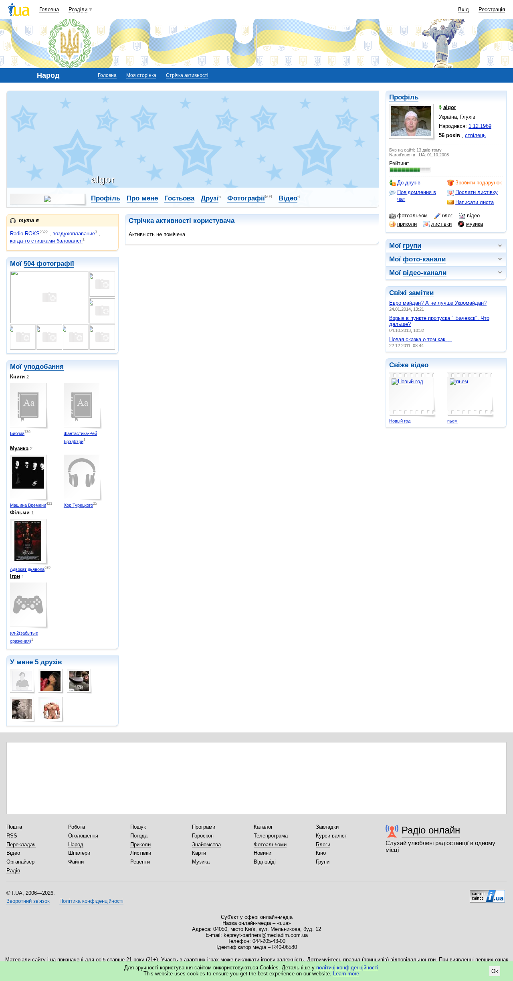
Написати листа (474, 202)
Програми (203, 827)
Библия (17, 433)
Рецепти (140, 862)
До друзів (408, 183)
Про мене (142, 198)
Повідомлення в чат (416, 195)
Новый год (399, 421)
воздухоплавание (74, 234)
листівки (441, 224)
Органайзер (20, 862)
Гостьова (179, 198)
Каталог (263, 827)
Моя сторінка (141, 75)
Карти (199, 853)
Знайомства (206, 844)
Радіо (13, 871)
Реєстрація (492, 9)
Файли (76, 862)
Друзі (209, 198)
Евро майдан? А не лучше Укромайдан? (438, 303)
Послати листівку (476, 192)
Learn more (346, 974)
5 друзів (48, 662)
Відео (288, 198)
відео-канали (424, 273)
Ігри (15, 576)
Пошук (138, 827)
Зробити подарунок (478, 183)
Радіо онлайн (431, 830)
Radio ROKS (25, 234)
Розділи (78, 9)
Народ (75, 844)
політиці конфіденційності (347, 968)
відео (473, 215)
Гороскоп (203, 836)
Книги (17, 377)
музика (474, 224)
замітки (421, 293)
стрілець (475, 135)
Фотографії (246, 198)
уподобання (44, 366)
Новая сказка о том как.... (420, 339)
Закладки (327, 827)
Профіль (403, 97)
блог (447, 215)
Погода (138, 836)
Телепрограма (271, 836)
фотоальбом (412, 215)
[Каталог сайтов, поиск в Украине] (487, 893)
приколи (407, 224)
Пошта (14, 827)
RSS (11, 836)
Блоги (323, 844)
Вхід (463, 9)
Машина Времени (28, 505)
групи (412, 245)
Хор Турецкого (78, 505)
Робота (76, 827)
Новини (262, 853)
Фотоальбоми (270, 844)
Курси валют (331, 836)
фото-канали (424, 259)
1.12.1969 (480, 126)
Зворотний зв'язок (28, 901)
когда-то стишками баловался (46, 241)
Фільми (20, 513)
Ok (494, 971)
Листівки (140, 853)
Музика (19, 448)
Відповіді (265, 862)
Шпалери (79, 853)
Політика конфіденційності (91, 901)
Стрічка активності (187, 75)
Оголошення (83, 836)
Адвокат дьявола (27, 569)
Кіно (321, 853)
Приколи (140, 844)
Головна (49, 9)
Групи (322, 862)
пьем (452, 421)
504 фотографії (49, 263)
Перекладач (21, 844)
